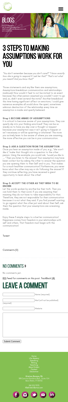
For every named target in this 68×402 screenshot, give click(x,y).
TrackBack (48, 278)
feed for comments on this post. (21, 278)
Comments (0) (10, 249)
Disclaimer (34, 371)
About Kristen (34, 367)
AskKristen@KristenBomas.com (12, 29)
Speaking (34, 360)
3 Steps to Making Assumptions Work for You (32, 57)
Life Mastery (34, 358)
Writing (34, 363)
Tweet (6, 235)
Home (34, 356)
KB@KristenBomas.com (34, 388)
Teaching (34, 365)
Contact (34, 369)
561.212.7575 (34, 385)
